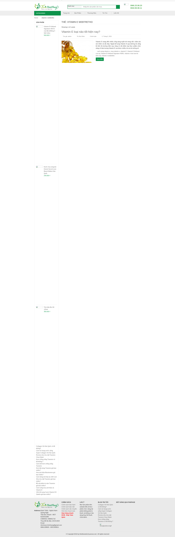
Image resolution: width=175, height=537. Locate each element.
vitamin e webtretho (108, 55)
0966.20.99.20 (136, 5)
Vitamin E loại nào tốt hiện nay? (81, 31)
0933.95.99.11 (136, 8)
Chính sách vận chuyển (69, 509)
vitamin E (124, 51)
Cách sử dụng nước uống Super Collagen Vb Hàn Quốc (105, 511)
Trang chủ (66, 13)
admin (69, 36)
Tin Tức (104, 13)
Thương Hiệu (91, 13)
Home (36, 18)
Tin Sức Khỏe (81, 36)
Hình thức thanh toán (68, 511)
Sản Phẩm (77, 13)
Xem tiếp (100, 59)
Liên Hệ (116, 13)
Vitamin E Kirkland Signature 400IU (112, 53)
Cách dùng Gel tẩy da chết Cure (46, 477)
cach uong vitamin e (103, 51)
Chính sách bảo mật (68, 507)
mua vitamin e (115, 51)
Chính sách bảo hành (68, 504)
